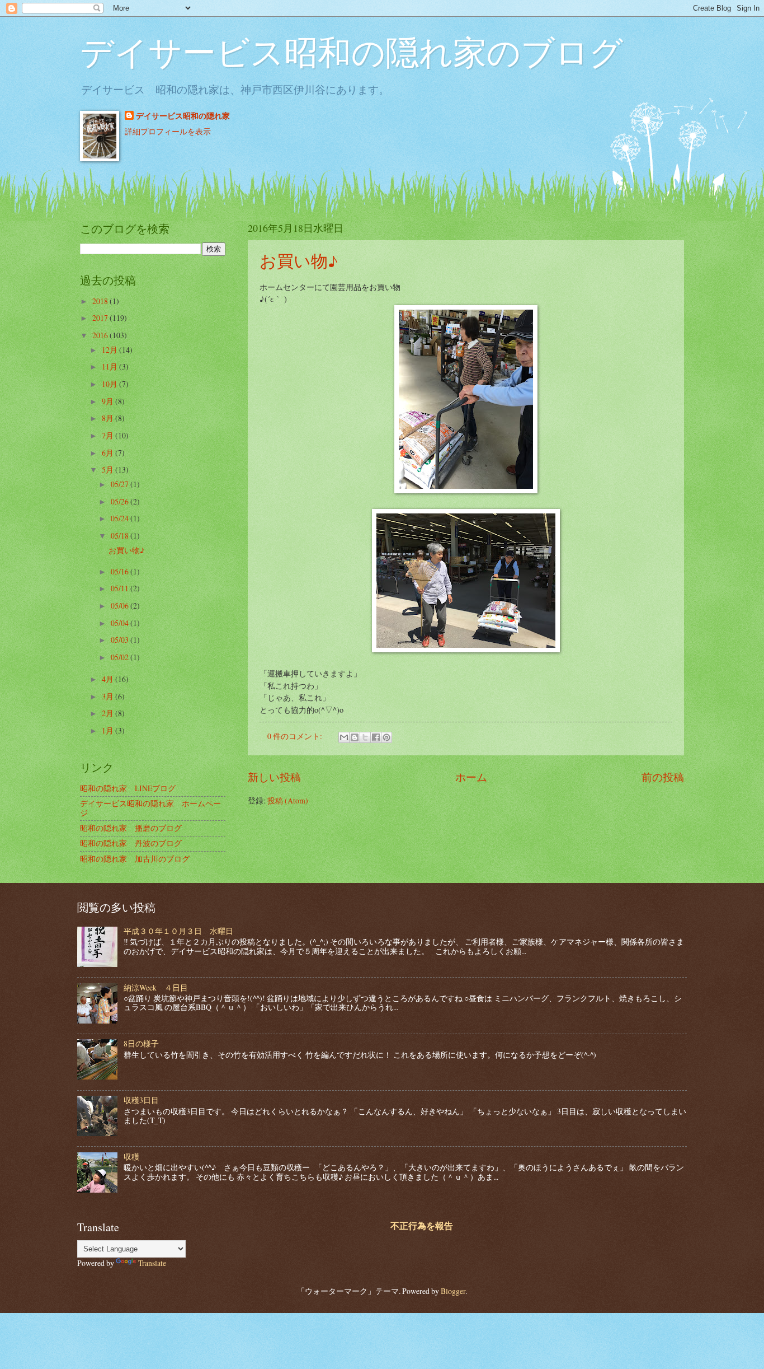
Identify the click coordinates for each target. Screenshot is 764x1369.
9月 (108, 401)
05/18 (120, 535)
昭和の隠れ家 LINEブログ (128, 788)
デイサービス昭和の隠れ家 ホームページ (150, 808)
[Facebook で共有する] (375, 737)
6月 (108, 452)
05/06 (120, 605)
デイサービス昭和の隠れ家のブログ (351, 51)
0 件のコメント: (295, 736)
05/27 (120, 484)
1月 (108, 730)
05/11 (120, 588)
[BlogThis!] (354, 737)
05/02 (120, 657)
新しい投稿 (274, 777)
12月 (110, 349)
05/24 (120, 518)
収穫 (131, 1156)
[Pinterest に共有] (386, 737)
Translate (152, 1263)
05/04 (120, 623)
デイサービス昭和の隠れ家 (183, 116)
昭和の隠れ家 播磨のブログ (131, 828)
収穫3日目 (141, 1100)
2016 (101, 335)
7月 (108, 435)
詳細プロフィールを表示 (168, 131)
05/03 (120, 639)
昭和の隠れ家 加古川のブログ (135, 858)
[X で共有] (365, 737)
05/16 (120, 571)
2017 (101, 317)
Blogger (453, 1291)
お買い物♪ (299, 260)
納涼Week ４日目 (156, 987)
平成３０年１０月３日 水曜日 (178, 931)
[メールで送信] (344, 737)
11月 (110, 366)
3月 (108, 696)
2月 (108, 713)
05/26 (120, 501)
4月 (108, 679)
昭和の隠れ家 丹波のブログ (131, 843)
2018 (101, 301)
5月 (108, 469)
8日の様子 (141, 1043)
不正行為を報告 (421, 1225)
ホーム (471, 777)
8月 (108, 418)
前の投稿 (663, 777)
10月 (110, 384)
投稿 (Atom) (287, 800)
